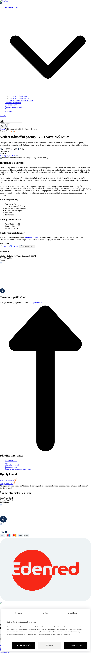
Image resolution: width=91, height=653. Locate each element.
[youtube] (6, 532)
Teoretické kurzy (11, 105)
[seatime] (45, 1)
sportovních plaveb (32, 237)
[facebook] (1, 532)
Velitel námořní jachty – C (19, 96)
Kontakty (8, 111)
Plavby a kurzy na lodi (13, 107)
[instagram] (3, 532)
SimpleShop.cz (36, 302)
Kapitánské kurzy (11, 7)
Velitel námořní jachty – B (19, 98)
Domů (2, 129)
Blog (6, 109)
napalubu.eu (4, 652)
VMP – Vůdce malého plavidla (21, 101)
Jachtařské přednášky (13, 103)
